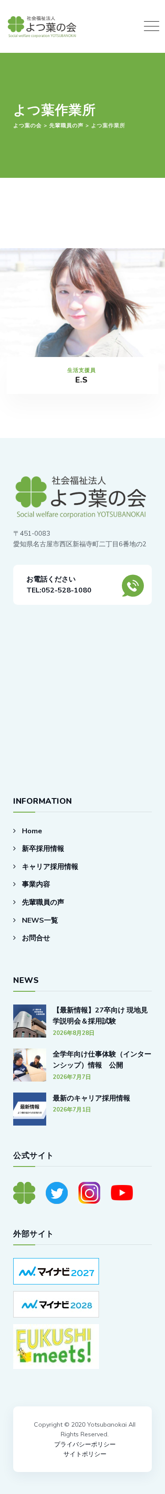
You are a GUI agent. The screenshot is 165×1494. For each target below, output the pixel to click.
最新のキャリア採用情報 (91, 1097)
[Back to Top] (82, 1400)
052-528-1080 (66, 589)
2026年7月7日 (72, 1076)
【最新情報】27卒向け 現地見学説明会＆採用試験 (100, 1015)
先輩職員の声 (43, 902)
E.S (81, 380)
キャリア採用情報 (50, 866)
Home (32, 830)
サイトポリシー (84, 1454)
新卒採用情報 (43, 848)
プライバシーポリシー (85, 1444)
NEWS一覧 (40, 920)
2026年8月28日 (74, 1032)
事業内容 (36, 883)
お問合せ (36, 937)
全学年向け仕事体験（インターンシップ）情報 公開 (102, 1059)
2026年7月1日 (72, 1109)
